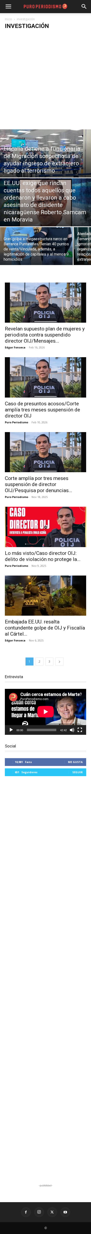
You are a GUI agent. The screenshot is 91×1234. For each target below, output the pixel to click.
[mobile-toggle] (8, 6)
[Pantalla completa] (79, 730)
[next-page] (59, 661)
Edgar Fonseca (15, 347)
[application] (45, 712)
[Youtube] (65, 1212)
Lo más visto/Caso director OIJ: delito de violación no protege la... (43, 556)
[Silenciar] (72, 730)
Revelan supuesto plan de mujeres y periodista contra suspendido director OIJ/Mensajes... (45, 335)
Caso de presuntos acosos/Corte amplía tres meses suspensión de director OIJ (42, 410)
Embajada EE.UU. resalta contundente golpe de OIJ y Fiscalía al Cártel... (45, 628)
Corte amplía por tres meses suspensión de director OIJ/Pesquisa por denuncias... (38, 484)
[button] (84, 6)
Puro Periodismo (16, 422)
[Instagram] (39, 1212)
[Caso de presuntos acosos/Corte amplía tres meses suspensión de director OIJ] (45, 377)
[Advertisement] (45, 81)
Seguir (77, 772)
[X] (52, 1212)
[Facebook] (26, 1212)
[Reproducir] (11, 730)
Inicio (8, 19)
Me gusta (75, 762)
